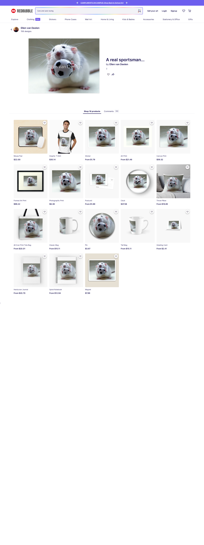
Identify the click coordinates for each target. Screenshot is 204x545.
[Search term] (139, 10)
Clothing (33, 19)
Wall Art (88, 19)
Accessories (148, 19)
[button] (102, 3)
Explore (14, 19)
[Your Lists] (184, 11)
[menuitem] (14, 19)
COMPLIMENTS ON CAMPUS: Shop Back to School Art (102, 3)
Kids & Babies (128, 19)
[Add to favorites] (108, 74)
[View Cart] (190, 11)
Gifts (190, 19)
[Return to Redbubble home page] (22, 11)
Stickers (52, 19)
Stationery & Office (171, 19)
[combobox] (89, 11)
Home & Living (107, 19)
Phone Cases (70, 19)
